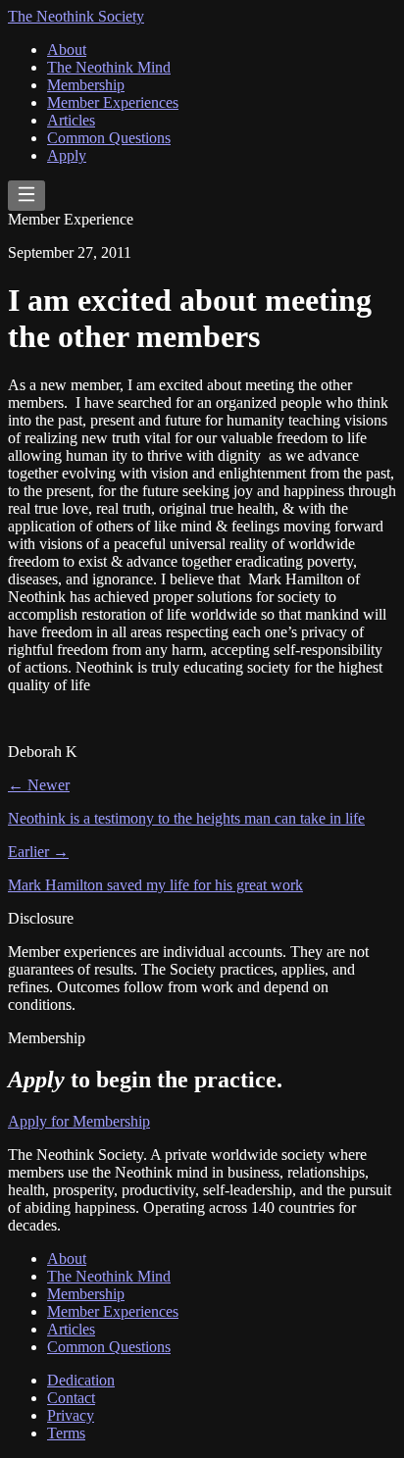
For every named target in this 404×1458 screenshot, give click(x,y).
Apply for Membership (79, 1121)
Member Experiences (112, 102)
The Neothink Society (76, 16)
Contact (71, 1397)
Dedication (81, 1380)
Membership (86, 84)
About (66, 49)
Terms (66, 1433)
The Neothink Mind (109, 67)
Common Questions (109, 137)
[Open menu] (26, 195)
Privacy (70, 1415)
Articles (71, 120)
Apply (66, 155)
